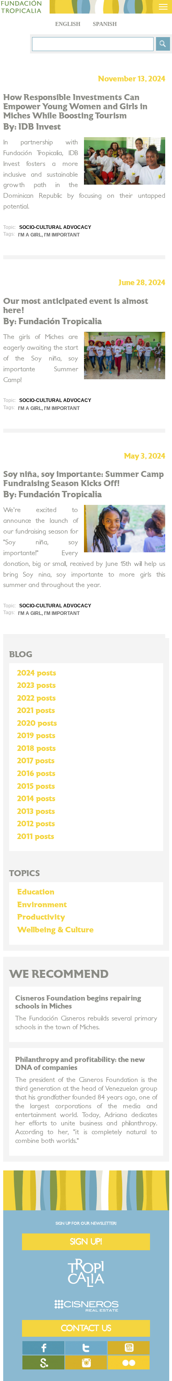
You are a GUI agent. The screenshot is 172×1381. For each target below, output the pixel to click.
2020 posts (37, 723)
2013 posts (36, 812)
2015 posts (36, 786)
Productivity (41, 917)
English (67, 24)
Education (35, 892)
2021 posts (36, 711)
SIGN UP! (86, 1241)
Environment (42, 905)
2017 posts (35, 761)
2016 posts (36, 774)
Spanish (105, 24)
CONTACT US (86, 1328)
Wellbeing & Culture (55, 930)
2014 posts (36, 799)
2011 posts (35, 837)
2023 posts (36, 686)
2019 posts (36, 736)
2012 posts (36, 824)
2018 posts (36, 749)
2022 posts (36, 698)
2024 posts (36, 673)
